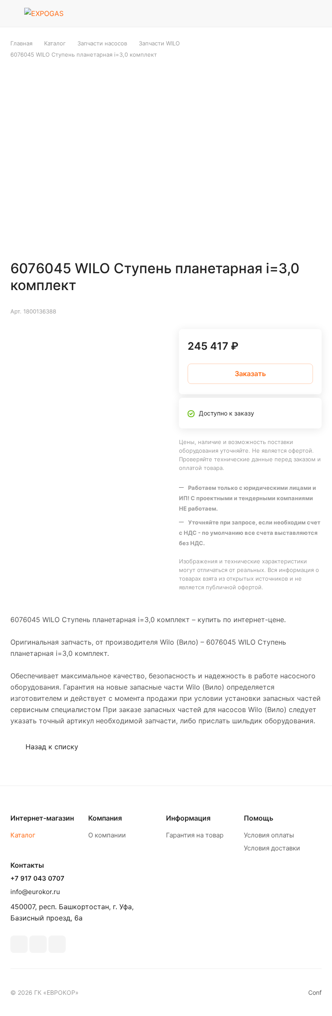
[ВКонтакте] (19, 944)
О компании (107, 835)
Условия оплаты (269, 835)
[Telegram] (38, 944)
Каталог (22, 835)
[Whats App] (57, 944)
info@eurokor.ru (35, 892)
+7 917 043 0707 (37, 878)
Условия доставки (272, 848)
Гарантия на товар (194, 835)
